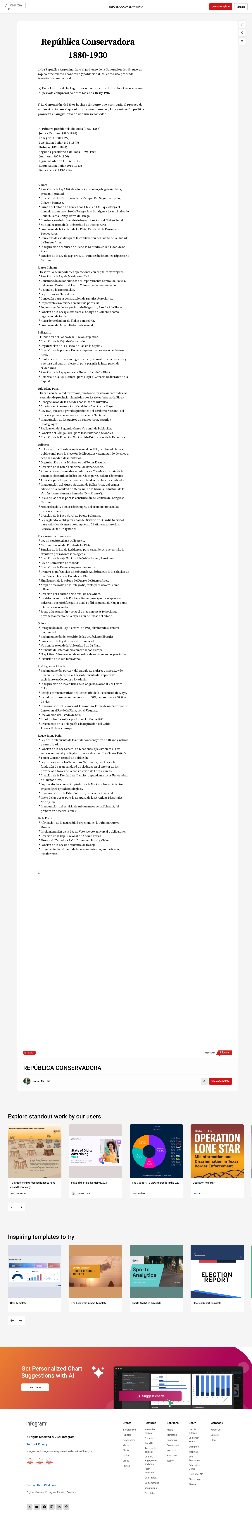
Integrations (151, 1488)
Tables (126, 1455)
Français (71, 1492)
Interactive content (150, 1431)
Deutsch (39, 1492)
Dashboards (129, 1440)
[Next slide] (20, 1206)
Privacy (42, 1444)
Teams (170, 1460)
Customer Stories (194, 1439)
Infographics (129, 1429)
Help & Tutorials (193, 1431)
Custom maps (152, 1482)
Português (50, 1492)
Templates (150, 1493)
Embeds (149, 1438)
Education (172, 1455)
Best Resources (194, 1458)
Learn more (35, 1387)
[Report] (242, 41)
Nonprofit (172, 1450)
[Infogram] (14, 7)
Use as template (221, 6)
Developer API (196, 1474)
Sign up (241, 6)
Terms (31, 1444)
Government (173, 1445)
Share (30, 1052)
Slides (126, 1460)
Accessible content (150, 1450)
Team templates (150, 1470)
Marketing (172, 1434)
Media (170, 1429)
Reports (127, 1434)
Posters (126, 1465)
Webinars (194, 1451)
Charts (126, 1450)
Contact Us (33, 1485)
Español (61, 1492)
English (30, 1492)
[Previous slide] (12, 1206)
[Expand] (242, 24)
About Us (216, 1429)
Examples (194, 1446)
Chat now (50, 1485)
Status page (195, 1479)
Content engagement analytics (151, 1460)
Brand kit (149, 1443)
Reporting (172, 1440)
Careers (215, 1434)
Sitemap (193, 1484)
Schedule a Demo (194, 1467)
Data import (151, 1477)
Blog (213, 1440)
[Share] (242, 32)
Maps (126, 1445)
